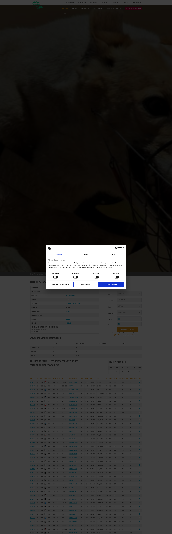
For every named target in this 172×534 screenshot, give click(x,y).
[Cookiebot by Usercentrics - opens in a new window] (116, 248)
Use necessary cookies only (60, 284)
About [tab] (113, 254)
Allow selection (86, 284)
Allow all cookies (112, 284)
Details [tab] (86, 254)
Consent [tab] (59, 254)
